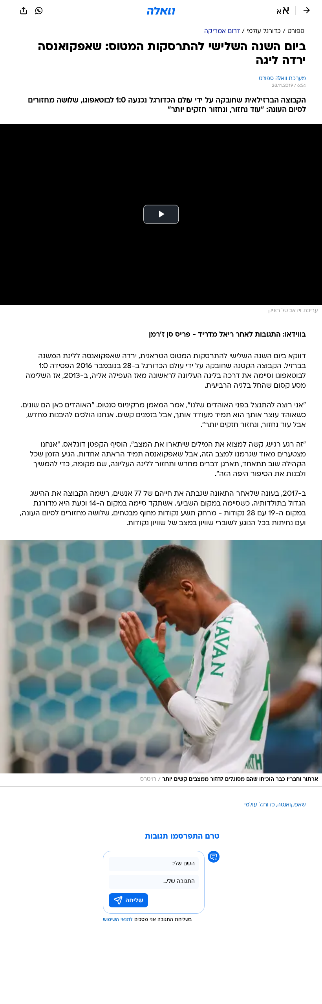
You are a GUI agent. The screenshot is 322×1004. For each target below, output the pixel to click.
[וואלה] (161, 11)
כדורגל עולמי (259, 805)
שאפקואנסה (291, 805)
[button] (283, 10)
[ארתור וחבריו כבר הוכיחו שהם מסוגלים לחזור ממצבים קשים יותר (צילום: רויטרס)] (161, 663)
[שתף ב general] (23, 10)
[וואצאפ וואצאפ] (39, 11)
